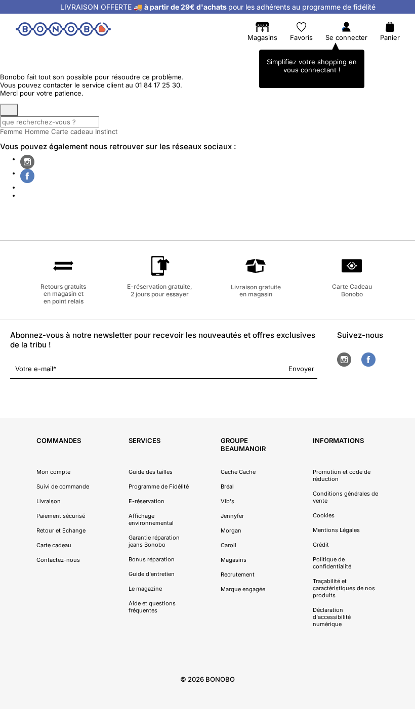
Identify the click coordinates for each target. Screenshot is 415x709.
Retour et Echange (61, 530)
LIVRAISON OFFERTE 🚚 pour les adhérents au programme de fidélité (218, 7)
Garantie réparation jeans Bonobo (154, 541)
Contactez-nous (58, 559)
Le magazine (145, 588)
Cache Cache (238, 471)
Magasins (233, 559)
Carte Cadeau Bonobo (352, 290)
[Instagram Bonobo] (27, 162)
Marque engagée (243, 589)
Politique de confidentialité (332, 563)
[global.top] (405, 586)
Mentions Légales (336, 530)
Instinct (106, 131)
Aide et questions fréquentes (152, 607)
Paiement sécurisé (60, 515)
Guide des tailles (151, 471)
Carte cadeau (72, 131)
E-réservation (146, 501)
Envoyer (301, 369)
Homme (37, 131)
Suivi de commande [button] (62, 486)
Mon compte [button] (53, 471)
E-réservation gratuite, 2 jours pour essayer (159, 290)
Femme (11, 131)
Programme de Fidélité (159, 486)
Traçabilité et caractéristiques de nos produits (344, 588)
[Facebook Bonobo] (27, 176)
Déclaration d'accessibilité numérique (332, 617)
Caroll (228, 545)
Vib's (227, 501)
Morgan (231, 530)
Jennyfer (232, 515)
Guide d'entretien (152, 574)
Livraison (48, 501)
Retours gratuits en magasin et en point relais (63, 294)
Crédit (321, 544)
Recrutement (238, 574)
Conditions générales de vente (345, 497)
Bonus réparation (152, 559)
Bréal (227, 486)
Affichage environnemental (151, 519)
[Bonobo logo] (63, 31)
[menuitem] (31, 53)
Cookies (324, 515)
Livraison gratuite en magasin (256, 290)
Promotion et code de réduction (341, 475)
